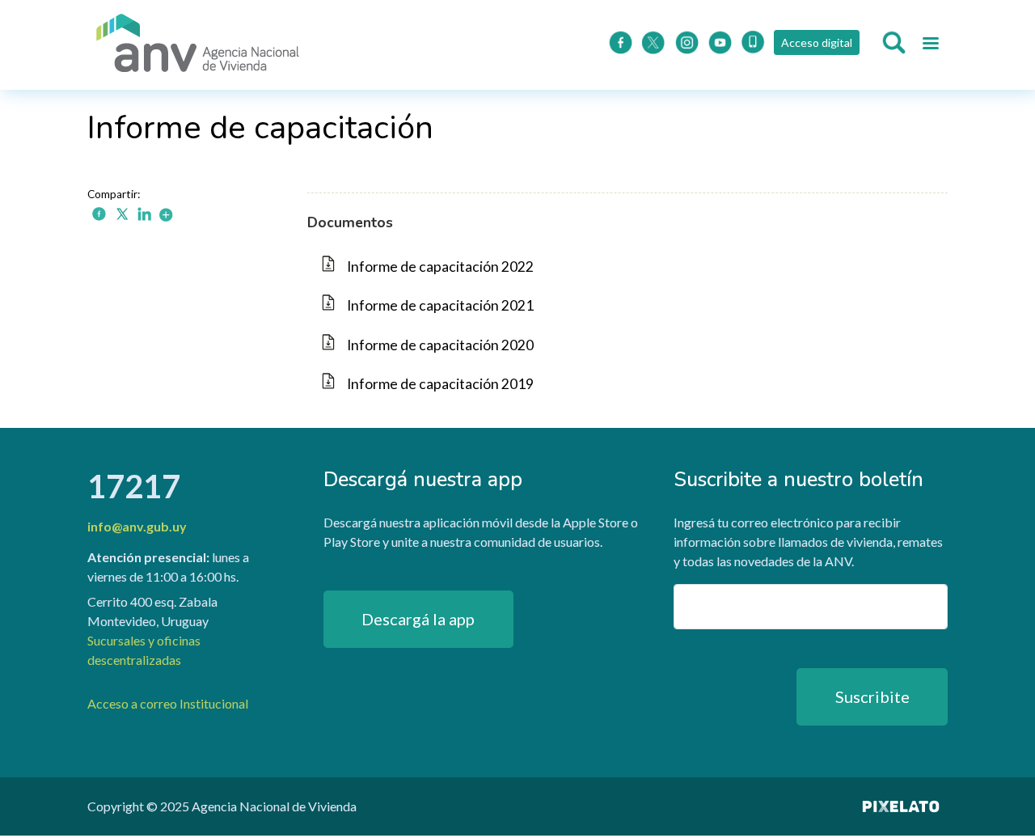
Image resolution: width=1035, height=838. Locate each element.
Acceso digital (816, 42)
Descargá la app (418, 618)
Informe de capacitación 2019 (440, 383)
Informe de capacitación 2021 (440, 305)
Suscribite (872, 696)
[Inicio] (198, 44)
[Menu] (930, 45)
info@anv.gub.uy (137, 526)
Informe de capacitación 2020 (440, 344)
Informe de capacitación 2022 (440, 266)
